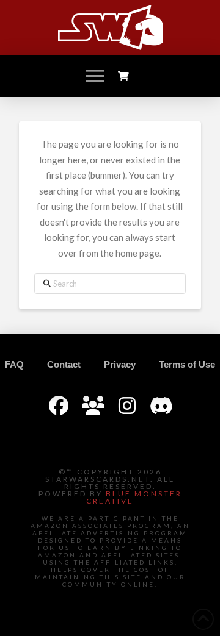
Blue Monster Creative (134, 497)
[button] (95, 76)
